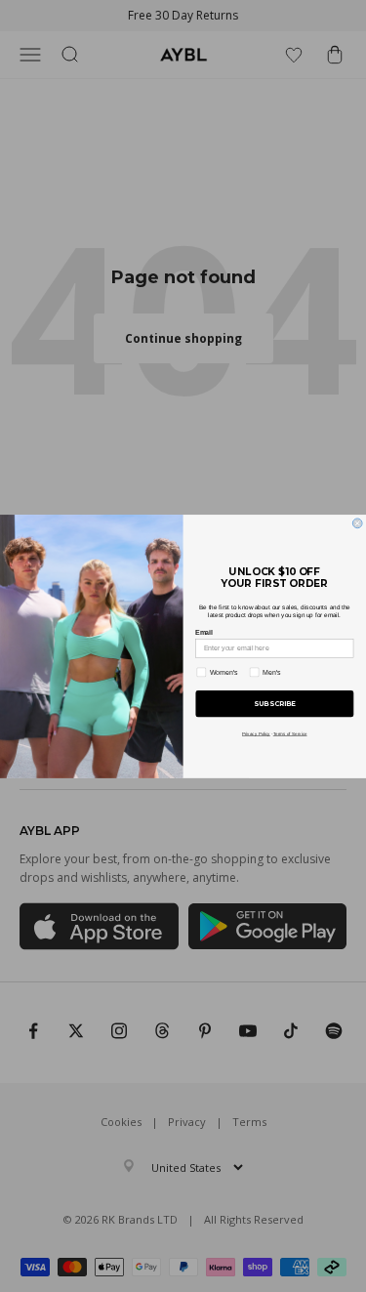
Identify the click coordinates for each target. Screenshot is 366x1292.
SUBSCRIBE (275, 703)
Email (204, 632)
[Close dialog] (357, 522)
